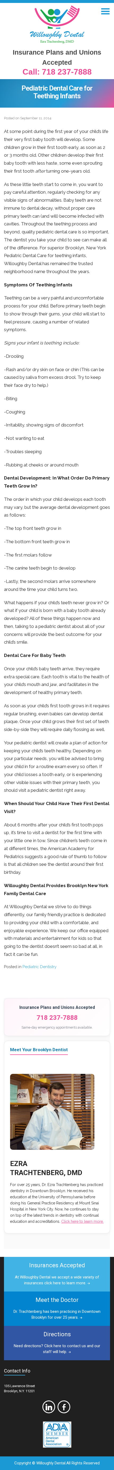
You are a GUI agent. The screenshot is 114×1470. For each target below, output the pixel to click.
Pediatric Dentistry (39, 966)
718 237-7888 (57, 1017)
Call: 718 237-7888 (57, 71)
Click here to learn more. (82, 1221)
